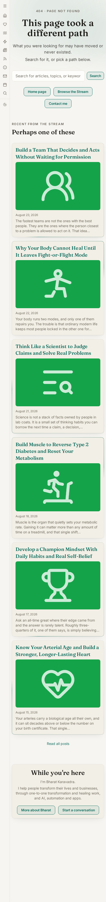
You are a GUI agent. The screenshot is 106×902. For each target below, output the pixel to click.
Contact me (58, 104)
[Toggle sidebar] (5, 93)
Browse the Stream (73, 92)
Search (95, 76)
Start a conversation (78, 810)
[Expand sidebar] (5, 6)
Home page (37, 92)
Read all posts (58, 743)
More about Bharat (36, 810)
